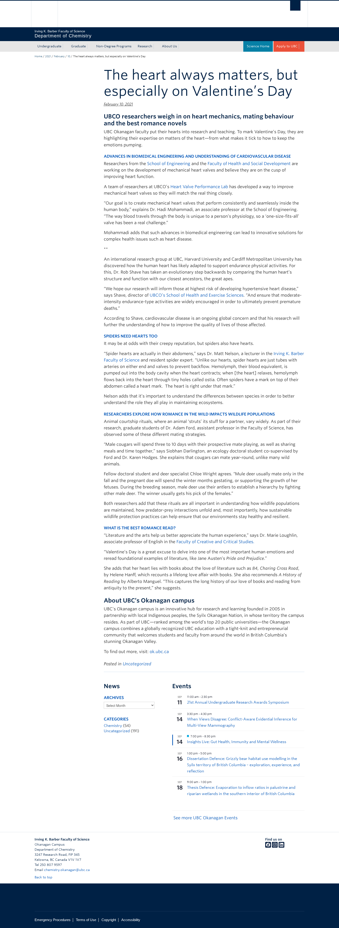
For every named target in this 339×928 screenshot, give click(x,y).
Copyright (108, 920)
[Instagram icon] (275, 846)
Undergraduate (49, 46)
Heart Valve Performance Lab (199, 186)
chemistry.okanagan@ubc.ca (67, 870)
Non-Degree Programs (113, 46)
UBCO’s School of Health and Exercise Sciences (197, 295)
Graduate (78, 46)
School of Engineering (168, 163)
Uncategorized (137, 663)
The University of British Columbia (44, 14)
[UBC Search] (295, 6)
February (59, 56)
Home (38, 56)
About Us (169, 46)
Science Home (258, 46)
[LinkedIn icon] (281, 846)
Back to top (44, 877)
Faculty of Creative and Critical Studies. (215, 541)
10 (69, 56)
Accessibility (130, 920)
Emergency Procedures (53, 920)
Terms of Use (86, 920)
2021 (48, 56)
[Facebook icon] (268, 846)
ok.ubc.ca (159, 651)
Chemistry (113, 725)
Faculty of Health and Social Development (249, 163)
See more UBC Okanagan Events (205, 817)
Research (145, 46)
